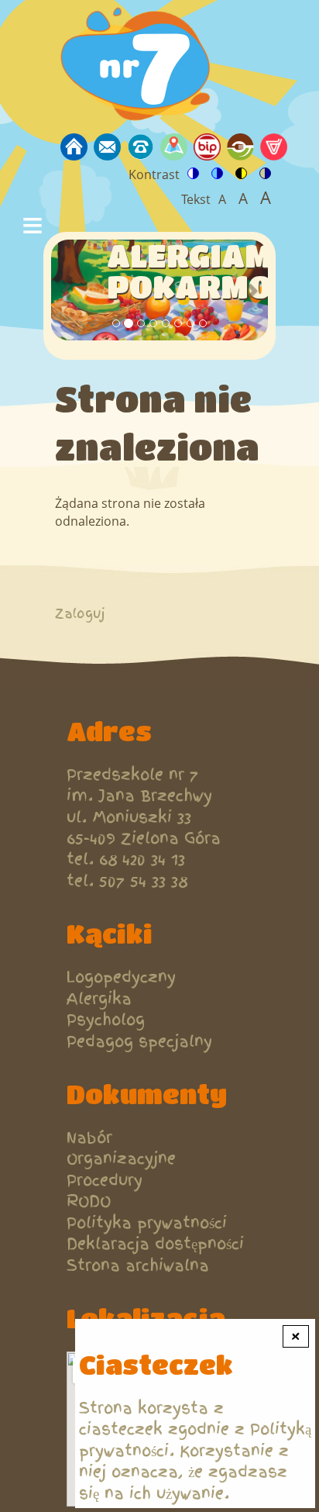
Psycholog (106, 1020)
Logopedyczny (121, 977)
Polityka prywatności (147, 1223)
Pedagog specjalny (139, 1041)
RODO (89, 1201)
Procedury (104, 1180)
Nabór (89, 1137)
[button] (67, 290)
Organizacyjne (121, 1158)
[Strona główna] (139, 66)
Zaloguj (80, 613)
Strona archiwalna (138, 1265)
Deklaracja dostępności (155, 1244)
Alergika (99, 999)
